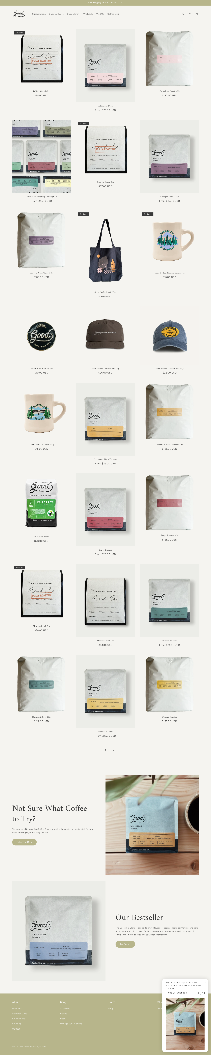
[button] (56, 14)
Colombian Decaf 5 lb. (169, 91)
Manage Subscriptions (71, 1023)
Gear (62, 1018)
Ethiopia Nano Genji (169, 197)
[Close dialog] (205, 982)
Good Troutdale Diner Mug (41, 444)
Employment (18, 1018)
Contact (16, 1029)
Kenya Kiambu (105, 550)
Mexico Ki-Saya (169, 641)
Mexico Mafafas (105, 731)
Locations (17, 1008)
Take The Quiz (24, 842)
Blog (110, 1008)
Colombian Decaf (105, 106)
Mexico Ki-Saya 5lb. (41, 717)
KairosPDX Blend (41, 537)
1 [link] (97, 750)
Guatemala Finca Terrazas (105, 459)
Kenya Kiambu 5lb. (169, 535)
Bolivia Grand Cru (41, 91)
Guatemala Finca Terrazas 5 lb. (170, 444)
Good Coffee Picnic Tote (105, 292)
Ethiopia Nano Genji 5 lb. (41, 273)
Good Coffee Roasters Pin (41, 368)
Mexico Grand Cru (41, 626)
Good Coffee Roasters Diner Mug (170, 273)
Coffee (63, 1013)
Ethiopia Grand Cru (105, 182)
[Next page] (113, 750)
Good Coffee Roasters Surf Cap (105, 368)
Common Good (19, 1013)
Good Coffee (24, 1047)
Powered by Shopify (38, 1047)
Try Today (125, 944)
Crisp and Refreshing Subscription (41, 197)
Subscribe (65, 1008)
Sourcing (16, 1023)
